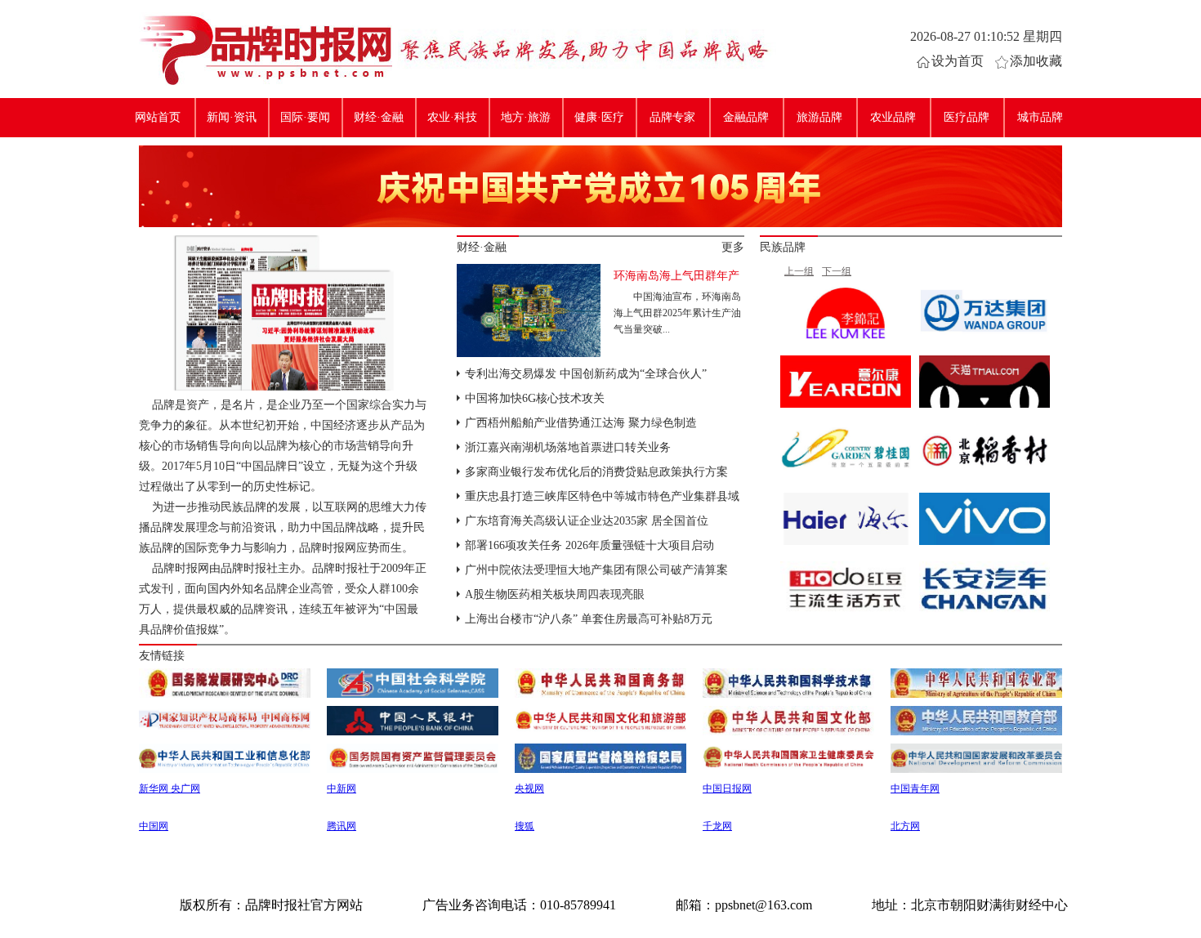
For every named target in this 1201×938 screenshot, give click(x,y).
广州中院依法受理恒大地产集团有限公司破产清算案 (596, 570)
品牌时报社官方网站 (265, 49)
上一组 (799, 271)
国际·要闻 (305, 117)
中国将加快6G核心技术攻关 (535, 398)
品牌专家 (672, 117)
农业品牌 (893, 117)
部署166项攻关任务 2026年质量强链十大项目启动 (589, 545)
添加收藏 (1036, 61)
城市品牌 (1040, 117)
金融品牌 (746, 117)
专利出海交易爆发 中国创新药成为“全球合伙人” (586, 374)
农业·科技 (452, 117)
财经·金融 (379, 117)
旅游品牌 (819, 117)
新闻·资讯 (232, 117)
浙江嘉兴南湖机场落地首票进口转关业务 (568, 447)
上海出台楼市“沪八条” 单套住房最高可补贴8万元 (588, 619)
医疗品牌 (966, 117)
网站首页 (158, 117)
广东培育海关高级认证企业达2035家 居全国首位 (586, 521)
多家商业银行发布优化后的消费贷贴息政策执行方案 (596, 472)
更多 (732, 247)
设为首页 (957, 61)
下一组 (836, 271)
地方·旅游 (526, 117)
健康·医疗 (599, 117)
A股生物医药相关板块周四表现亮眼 (555, 594)
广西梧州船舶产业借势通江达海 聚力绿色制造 (581, 423)
